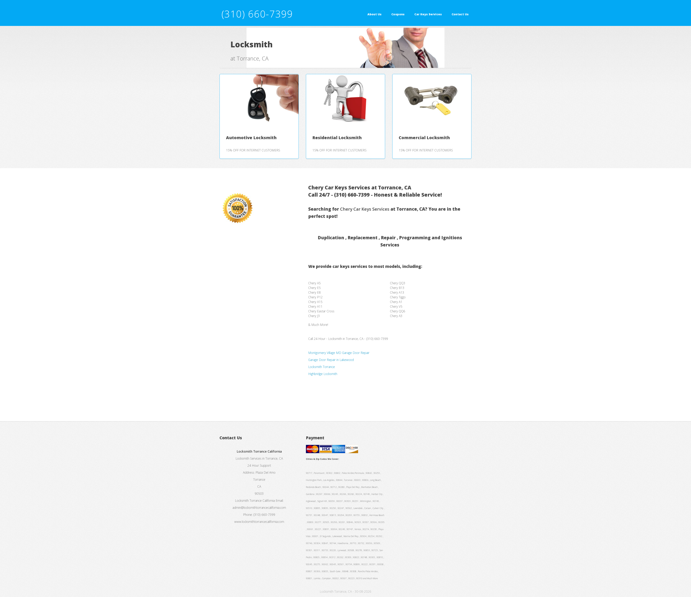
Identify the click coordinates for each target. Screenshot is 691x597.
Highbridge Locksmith (322, 374)
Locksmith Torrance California (255, 500)
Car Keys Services (428, 14)
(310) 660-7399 (257, 13)
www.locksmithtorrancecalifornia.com (259, 521)
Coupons (398, 14)
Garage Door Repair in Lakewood (331, 360)
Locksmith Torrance (321, 367)
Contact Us (460, 14)
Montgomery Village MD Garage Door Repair (338, 353)
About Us (374, 14)
